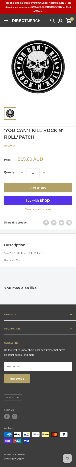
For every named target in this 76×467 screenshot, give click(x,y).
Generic (9, 146)
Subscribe (17, 378)
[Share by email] (69, 223)
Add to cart (38, 187)
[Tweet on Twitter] (61, 223)
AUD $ (9, 397)
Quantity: (9, 172)
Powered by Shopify (14, 459)
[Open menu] (6, 20)
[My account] (60, 21)
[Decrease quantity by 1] (22, 172)
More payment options (38, 209)
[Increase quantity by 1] (44, 172)
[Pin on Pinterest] (54, 223)
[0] (68, 20)
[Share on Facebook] (46, 223)
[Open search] (52, 21)
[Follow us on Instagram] (14, 416)
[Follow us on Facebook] (7, 416)
